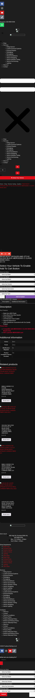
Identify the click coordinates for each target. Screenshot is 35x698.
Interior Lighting (7, 588)
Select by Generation (6, 286)
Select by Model (4, 277)
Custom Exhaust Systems (14, 48)
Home (1, 184)
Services (5, 45)
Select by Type (4, 291)
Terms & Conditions (9, 615)
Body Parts (6, 546)
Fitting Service (11, 47)
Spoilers (19, 184)
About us (5, 65)
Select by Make (4, 272)
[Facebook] (2, 4)
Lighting (9, 63)
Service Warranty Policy (10, 622)
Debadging (10, 52)
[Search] (1, 663)
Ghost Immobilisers (12, 56)
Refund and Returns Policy (11, 620)
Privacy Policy (7, 617)
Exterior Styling (12, 184)
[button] (17, 103)
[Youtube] (2, 13)
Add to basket (20, 296)
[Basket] (2, 170)
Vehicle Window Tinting (13, 59)
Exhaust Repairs (11, 50)
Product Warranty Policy (10, 619)
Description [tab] (5, 301)
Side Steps (6, 555)
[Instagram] (2, 8)
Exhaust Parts (7, 548)
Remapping (10, 54)
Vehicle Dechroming (12, 61)
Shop (4, 43)
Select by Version (5, 281)
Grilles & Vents (7, 552)
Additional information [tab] (18, 301)
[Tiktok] (2, 17)
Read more (6, 400)
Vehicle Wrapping (12, 57)
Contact (5, 66)
